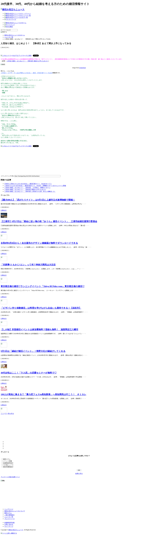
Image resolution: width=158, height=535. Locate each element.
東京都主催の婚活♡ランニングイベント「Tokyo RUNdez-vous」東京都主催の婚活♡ (42, 286)
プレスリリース (9, 519)
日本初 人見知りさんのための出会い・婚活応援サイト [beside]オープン (28, 183)
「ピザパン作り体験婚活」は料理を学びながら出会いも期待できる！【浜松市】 (41, 308)
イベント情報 (7, 461)
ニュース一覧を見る (7, 413)
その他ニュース (8, 465)
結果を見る (79, 473)
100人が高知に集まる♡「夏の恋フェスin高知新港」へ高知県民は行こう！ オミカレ (43, 394)
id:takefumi (82, 67)
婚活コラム (7, 459)
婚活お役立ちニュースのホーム (14, 35)
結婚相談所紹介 (8, 463)
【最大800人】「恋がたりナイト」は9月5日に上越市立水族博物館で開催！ (38, 200)
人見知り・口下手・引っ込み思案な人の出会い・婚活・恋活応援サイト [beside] (26, 73)
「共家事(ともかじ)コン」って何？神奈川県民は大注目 (28, 264)
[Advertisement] (22, 50)
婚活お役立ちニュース (15, 530)
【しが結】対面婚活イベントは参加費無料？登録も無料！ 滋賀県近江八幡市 (39, 329)
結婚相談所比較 (9, 522)
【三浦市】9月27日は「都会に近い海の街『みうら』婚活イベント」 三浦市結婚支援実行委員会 (49, 221)
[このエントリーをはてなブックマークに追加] (16, 55)
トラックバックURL (7, 176)
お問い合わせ (8, 524)
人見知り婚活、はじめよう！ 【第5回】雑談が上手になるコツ (27, 61)
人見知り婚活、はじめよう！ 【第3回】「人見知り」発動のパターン (27, 187)
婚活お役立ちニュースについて (14, 511)
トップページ (8, 509)
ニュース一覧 (8, 37)
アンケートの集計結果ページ (10, 477)
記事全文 (4, 210)
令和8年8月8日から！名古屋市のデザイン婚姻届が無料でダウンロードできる (39, 243)
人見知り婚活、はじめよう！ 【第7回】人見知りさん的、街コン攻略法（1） (30, 191)
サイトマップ (8, 526)
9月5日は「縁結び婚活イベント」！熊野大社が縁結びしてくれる (33, 351)
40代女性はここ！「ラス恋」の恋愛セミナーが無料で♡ (29, 373)
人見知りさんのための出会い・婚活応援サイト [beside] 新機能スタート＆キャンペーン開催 (35, 185)
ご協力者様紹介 (9, 515)
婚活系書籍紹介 (8, 467)
